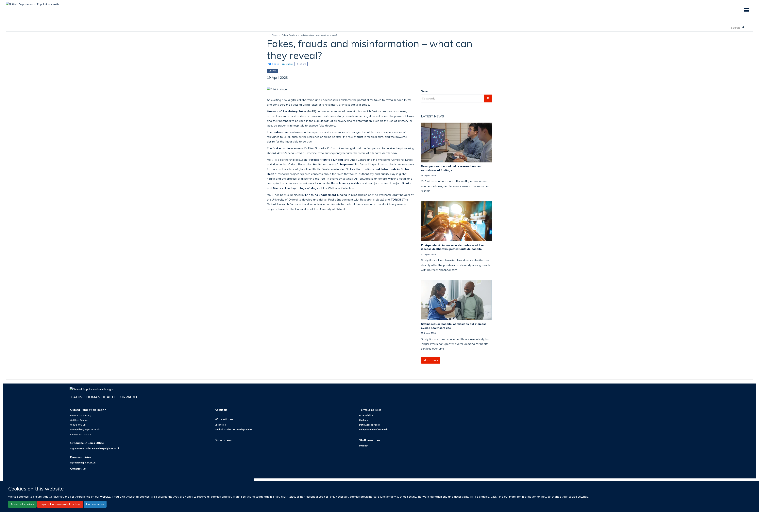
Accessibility (366, 415)
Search (425, 91)
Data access (223, 440)
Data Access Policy (369, 424)
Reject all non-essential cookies (60, 504)
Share (275, 63)
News (275, 35)
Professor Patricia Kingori (325, 159)
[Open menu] (746, 10)
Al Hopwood (345, 164)
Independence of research (373, 429)
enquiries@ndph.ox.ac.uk (86, 429)
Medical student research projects (233, 429)
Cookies (363, 420)
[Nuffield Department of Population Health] (32, 3)
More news (431, 360)
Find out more (95, 504)
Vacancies (220, 424)
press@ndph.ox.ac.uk (83, 462)
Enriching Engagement (320, 194)
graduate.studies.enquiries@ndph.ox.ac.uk (95, 448)
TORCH (396, 199)
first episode (281, 148)
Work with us (224, 419)
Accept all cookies (22, 504)
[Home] (267, 35)
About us (221, 409)
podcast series (283, 132)
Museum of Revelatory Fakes (286, 111)
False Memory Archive (346, 183)
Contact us (78, 468)
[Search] (743, 27)
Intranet (363, 445)
